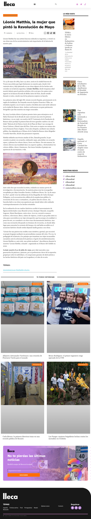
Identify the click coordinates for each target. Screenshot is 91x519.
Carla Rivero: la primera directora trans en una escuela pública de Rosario (21, 437)
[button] (34, 4)
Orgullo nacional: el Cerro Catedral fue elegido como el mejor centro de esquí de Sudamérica (82, 147)
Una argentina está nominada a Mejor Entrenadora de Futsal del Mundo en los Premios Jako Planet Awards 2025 (82, 121)
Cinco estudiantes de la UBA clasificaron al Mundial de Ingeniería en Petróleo (82, 88)
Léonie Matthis (16, 270)
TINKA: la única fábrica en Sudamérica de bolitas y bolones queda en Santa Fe (69, 41)
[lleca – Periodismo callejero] (15, 450)
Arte (4, 270)
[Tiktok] (85, 4)
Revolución (26, 270)
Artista (8, 270)
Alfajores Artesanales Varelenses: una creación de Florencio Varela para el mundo (22, 357)
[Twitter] (81, 4)
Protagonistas (10, 15)
